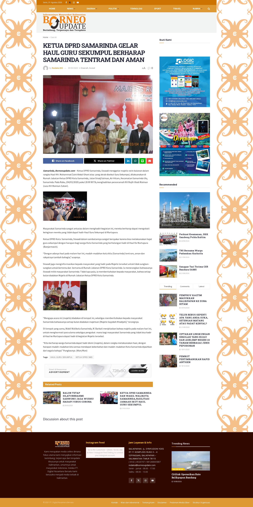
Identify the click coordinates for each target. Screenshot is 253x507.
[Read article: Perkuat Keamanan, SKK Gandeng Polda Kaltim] (168, 239)
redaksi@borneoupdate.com (142, 465)
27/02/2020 (125, 408)
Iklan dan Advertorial (130, 502)
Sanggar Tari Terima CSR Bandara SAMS (193, 268)
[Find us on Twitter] (70, 2)
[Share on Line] (142, 161)
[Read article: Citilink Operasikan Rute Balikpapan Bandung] (191, 460)
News (70, 8)
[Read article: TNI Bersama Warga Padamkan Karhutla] (168, 255)
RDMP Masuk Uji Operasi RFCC (180, 221)
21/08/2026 (185, 257)
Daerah (91, 8)
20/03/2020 (68, 405)
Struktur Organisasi (201, 502)
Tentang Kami (148, 502)
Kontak (114, 502)
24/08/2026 (167, 225)
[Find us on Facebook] (66, 2)
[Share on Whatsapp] (135, 161)
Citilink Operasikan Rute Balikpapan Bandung (186, 476)
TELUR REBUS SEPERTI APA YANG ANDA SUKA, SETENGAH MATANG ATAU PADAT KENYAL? (193, 319)
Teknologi (136, 8)
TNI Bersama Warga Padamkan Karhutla (191, 252)
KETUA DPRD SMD (84, 357)
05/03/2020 (73, 68)
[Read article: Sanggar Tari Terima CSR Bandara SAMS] (168, 271)
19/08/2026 (177, 481)
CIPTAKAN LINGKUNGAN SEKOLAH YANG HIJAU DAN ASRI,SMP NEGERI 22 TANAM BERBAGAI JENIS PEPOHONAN (194, 340)
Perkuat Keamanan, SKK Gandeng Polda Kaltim (193, 236)
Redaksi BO (57, 68)
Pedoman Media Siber (180, 502)
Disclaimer (162, 502)
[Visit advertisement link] (98, 370)
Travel (177, 8)
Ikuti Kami (165, 39)
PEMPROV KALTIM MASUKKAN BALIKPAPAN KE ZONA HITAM (193, 299)
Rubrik (196, 8)
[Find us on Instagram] (74, 2)
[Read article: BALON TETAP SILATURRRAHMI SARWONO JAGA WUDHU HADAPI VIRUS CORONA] (52, 397)
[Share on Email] (149, 161)
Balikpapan (178, 469)
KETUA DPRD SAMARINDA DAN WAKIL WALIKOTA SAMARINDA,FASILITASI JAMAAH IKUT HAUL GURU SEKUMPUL (136, 398)
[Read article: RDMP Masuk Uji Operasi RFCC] (184, 210)
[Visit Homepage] (64, 22)
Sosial (92, 68)
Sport (157, 8)
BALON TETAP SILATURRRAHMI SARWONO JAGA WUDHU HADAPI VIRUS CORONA (78, 397)
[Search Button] (209, 8)
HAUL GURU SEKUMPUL (61, 357)
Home (52, 8)
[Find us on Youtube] (78, 2)
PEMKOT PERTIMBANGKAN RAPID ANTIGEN (194, 359)
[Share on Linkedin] (128, 161)
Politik (113, 8)
